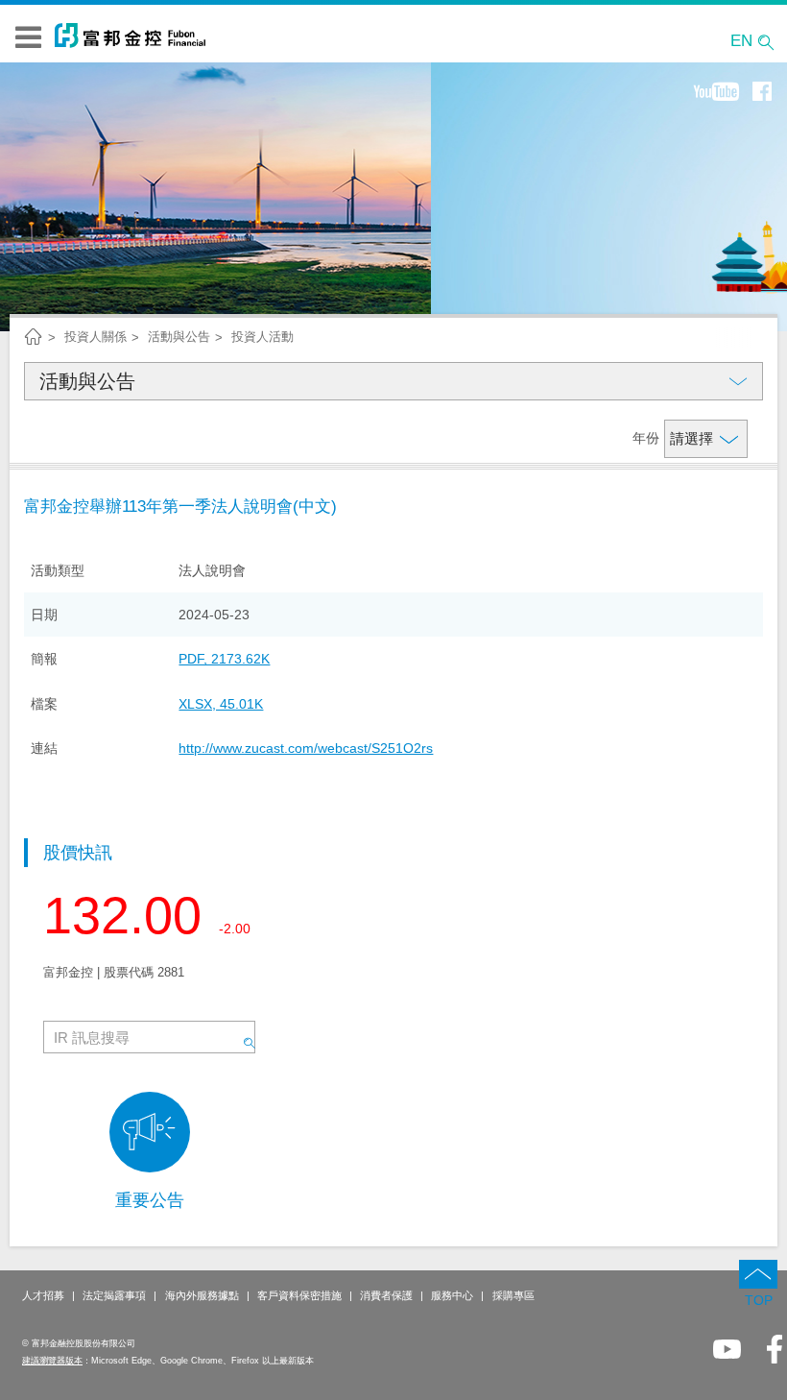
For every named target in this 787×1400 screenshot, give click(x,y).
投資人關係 (95, 336)
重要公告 (149, 1200)
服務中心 (452, 1295)
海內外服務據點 (202, 1295)
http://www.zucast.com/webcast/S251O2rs (306, 748)
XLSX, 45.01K (221, 704)
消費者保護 (386, 1295)
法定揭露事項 (114, 1295)
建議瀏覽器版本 (52, 1360)
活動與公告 (87, 381)
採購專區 (513, 1295)
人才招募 (43, 1295)
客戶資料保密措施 (299, 1295)
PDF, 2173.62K (224, 658)
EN (741, 41)
